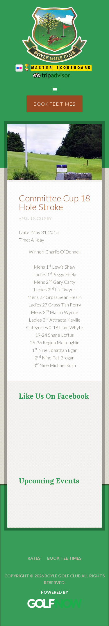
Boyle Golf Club (54, 35)
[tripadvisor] (54, 77)
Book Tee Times (54, 104)
